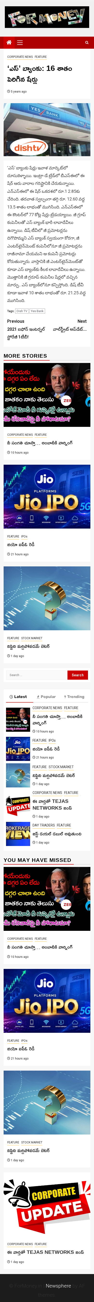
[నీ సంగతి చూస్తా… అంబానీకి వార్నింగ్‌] (47, 395)
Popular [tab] (48, 696)
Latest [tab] (20, 696)
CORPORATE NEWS (20, 57)
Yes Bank (37, 311)
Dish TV (22, 311)
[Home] (9, 43)
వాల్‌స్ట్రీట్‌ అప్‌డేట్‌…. (70, 325)
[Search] (87, 42)
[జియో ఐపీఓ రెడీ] (47, 497)
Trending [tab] (75, 696)
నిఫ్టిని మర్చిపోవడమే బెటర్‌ (28, 646)
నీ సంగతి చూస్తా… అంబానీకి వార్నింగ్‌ (40, 442)
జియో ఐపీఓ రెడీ (20, 544)
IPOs (24, 536)
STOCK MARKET (31, 638)
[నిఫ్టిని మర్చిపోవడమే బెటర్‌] (47, 598)
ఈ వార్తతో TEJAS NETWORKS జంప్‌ (52, 804)
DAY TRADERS (44, 825)
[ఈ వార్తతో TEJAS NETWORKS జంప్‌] (18, 805)
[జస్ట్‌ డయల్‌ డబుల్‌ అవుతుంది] (18, 834)
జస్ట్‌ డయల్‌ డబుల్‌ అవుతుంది (57, 833)
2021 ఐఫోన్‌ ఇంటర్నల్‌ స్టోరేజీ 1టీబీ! (26, 329)
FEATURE (41, 57)
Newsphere (58, 1286)
